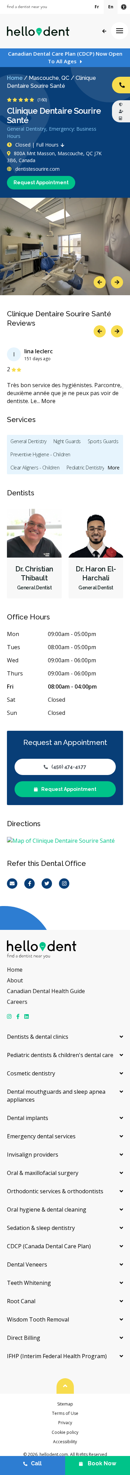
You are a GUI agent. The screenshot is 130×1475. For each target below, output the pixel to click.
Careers (17, 1002)
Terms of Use (65, 1413)
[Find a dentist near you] (27, 7)
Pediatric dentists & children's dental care (60, 1055)
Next (117, 282)
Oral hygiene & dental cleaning (46, 1209)
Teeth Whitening (29, 1283)
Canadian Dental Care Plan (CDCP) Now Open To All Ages (65, 57)
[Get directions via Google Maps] (65, 841)
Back (104, 31)
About (15, 980)
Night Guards (67, 441)
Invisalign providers (32, 1154)
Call (36, 1463)
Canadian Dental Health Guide (46, 991)
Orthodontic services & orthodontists (55, 1191)
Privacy (65, 1423)
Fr (97, 7)
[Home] (38, 31)
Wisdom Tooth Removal (38, 1319)
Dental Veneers (27, 1264)
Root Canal (21, 1301)
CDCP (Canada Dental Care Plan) (49, 1246)
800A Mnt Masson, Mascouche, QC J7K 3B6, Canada (54, 157)
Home (15, 78)
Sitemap (65, 1404)
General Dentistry (28, 441)
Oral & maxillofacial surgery (42, 1173)
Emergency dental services (41, 1136)
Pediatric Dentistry (85, 467)
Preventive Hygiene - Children (40, 454)
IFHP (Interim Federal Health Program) (57, 1356)
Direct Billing (23, 1338)
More (48, 401)
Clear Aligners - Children (35, 467)
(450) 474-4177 (68, 766)
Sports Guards (103, 441)
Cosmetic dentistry (31, 1073)
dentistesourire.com (37, 169)
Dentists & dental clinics (37, 1036)
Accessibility (65, 1442)
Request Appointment (41, 182)
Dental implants (27, 1118)
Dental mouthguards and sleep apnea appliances (56, 1095)
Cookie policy (65, 1432)
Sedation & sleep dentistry (41, 1228)
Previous (100, 282)
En (110, 7)
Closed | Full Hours (37, 144)
